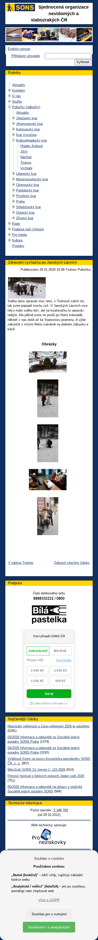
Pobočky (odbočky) (26, 107)
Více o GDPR (49, 900)
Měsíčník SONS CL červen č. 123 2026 (36, 769)
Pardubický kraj (27, 190)
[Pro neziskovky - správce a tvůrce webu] (49, 837)
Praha (20, 201)
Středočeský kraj (28, 207)
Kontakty (18, 90)
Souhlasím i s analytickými (49, 927)
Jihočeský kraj (26, 118)
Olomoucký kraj (27, 185)
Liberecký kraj (26, 174)
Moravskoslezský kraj (32, 179)
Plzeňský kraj (26, 196)
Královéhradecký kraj (31, 140)
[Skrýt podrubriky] (10, 107)
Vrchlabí (26, 168)
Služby (17, 101)
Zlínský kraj (24, 218)
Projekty (18, 246)
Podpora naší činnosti (28, 229)
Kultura (17, 240)
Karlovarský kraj (28, 129)
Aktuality (18, 85)
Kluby (16, 224)
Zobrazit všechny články (72, 563)
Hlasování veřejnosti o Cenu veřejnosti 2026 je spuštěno (48, 726)
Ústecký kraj (25, 212)
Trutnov (25, 162)
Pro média (19, 235)
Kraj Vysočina (26, 135)
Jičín (23, 151)
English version (19, 49)
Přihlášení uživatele (25, 56)
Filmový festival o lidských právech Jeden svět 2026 (46, 776)
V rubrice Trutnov (20, 563)
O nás (16, 96)
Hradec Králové (31, 146)
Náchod (25, 157)
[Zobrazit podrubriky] (10, 90)
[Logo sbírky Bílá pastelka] (49, 615)
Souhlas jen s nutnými (49, 914)
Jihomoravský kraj (29, 124)
